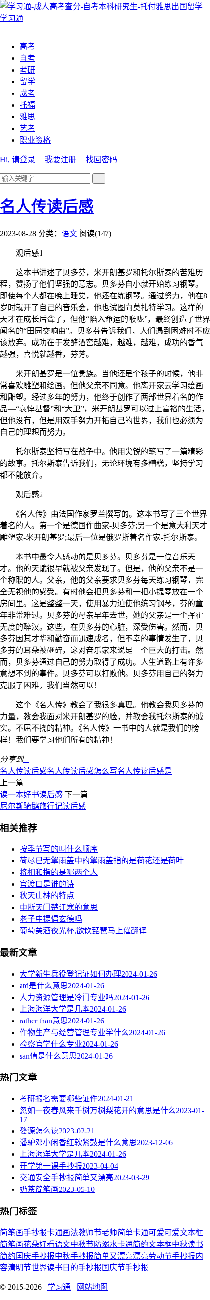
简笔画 (11, 1232)
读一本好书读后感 (31, 794)
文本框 (160, 1244)
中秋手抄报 (74, 1256)
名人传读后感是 (144, 771)
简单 (125, 1232)
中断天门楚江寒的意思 (59, 907)
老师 (109, 1232)
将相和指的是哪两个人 (59, 872)
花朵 (31, 1244)
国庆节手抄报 (125, 1267)
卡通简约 (132, 1244)
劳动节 (160, 1256)
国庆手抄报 (35, 1256)
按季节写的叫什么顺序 (59, 849)
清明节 (19, 1267)
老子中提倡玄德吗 (51, 919)
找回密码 (101, 159)
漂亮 (140, 1256)
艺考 (27, 128)
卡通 (55, 1232)
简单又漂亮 (113, 1256)
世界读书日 (50, 1267)
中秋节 (82, 1244)
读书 (195, 1244)
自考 (27, 58)
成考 (27, 93)
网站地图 (92, 1287)
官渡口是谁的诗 (47, 884)
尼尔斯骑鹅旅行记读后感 (43, 806)
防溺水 (105, 1244)
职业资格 (35, 140)
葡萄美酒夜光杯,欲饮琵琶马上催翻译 (83, 931)
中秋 (180, 1244)
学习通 (59, 1287)
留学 (27, 81)
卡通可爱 (148, 1232)
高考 (27, 46)
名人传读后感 (47, 206)
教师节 (90, 1232)
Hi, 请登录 (17, 159)
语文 (69, 233)
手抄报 (35, 1232)
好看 (47, 1244)
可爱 (172, 1232)
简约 (8, 1256)
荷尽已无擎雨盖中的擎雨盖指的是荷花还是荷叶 (102, 860)
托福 (27, 105)
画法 (70, 1232)
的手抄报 (86, 1267)
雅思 (27, 116)
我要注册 (60, 159)
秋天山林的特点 (47, 895)
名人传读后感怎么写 (82, 771)
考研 (27, 70)
